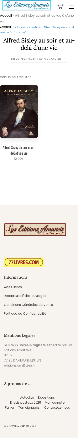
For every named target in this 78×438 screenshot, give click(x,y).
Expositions (46, 397)
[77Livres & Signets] (26, 5)
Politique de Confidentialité (25, 313)
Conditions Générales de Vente (28, 305)
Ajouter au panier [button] (17, 170)
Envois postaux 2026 (25, 402)
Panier (9, 407)
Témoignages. (29, 407)
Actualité (27, 397)
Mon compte (54, 402)
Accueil (6, 15)
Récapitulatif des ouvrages (25, 296)
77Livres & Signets (18, 426)
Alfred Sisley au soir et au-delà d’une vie (18, 150)
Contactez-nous (57, 407)
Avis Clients (13, 287)
